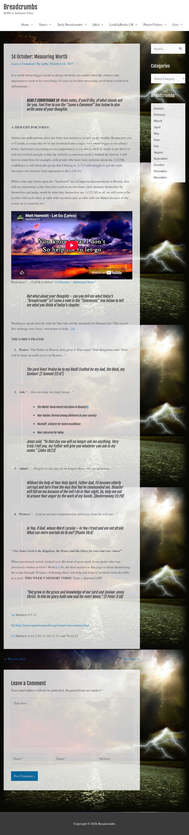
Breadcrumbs (20, 7)
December (160, 177)
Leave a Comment (22, 64)
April (157, 127)
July (156, 146)
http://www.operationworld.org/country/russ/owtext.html (52, 625)
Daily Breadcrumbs (70, 24)
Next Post (131, 659)
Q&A (96, 24)
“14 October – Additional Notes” (75, 282)
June (157, 139)
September (161, 158)
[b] (86, 407)
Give (175, 24)
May (156, 133)
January (159, 108)
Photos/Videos (152, 24)
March (158, 121)
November (160, 171)
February (160, 114)
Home (25, 24)
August (158, 152)
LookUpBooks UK (121, 24)
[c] (57, 567)
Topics (43, 24)
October (159, 165)
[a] (73, 328)
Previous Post (15, 659)
